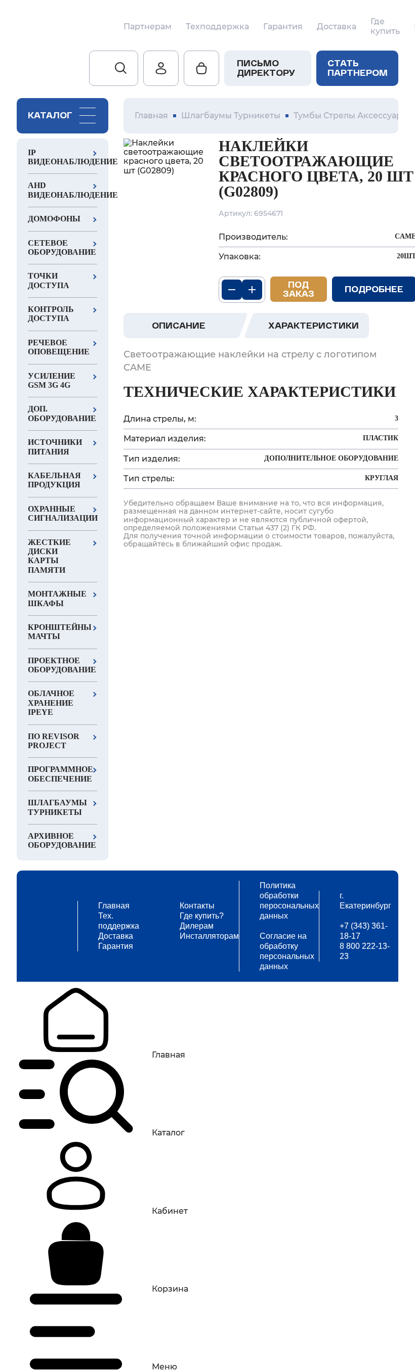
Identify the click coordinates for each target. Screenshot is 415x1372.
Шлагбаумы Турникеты (57, 807)
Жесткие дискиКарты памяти (49, 556)
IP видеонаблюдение (62, 157)
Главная (114, 905)
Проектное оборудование (62, 665)
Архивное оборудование (62, 840)
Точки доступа (48, 280)
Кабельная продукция (54, 480)
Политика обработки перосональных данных (289, 900)
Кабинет (170, 1211)
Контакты (197, 905)
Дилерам (197, 926)
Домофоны (54, 218)
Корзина (170, 1289)
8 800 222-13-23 (365, 951)
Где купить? (202, 915)
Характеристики (313, 325)
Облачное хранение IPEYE (51, 702)
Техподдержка (217, 26)
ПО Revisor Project (53, 741)
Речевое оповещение (59, 347)
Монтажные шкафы (57, 598)
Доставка (336, 26)
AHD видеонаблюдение (62, 190)
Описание (178, 325)
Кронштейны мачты (60, 632)
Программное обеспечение (60, 774)
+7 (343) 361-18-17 (364, 931)
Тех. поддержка (118, 920)
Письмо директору (266, 67)
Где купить (385, 26)
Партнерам (147, 26)
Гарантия (283, 26)
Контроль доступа (51, 314)
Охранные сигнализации (62, 513)
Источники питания (55, 446)
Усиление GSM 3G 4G (51, 380)
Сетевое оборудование (62, 247)
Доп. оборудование (62, 413)
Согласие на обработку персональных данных (287, 951)
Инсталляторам (209, 936)
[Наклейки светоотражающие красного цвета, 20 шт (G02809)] (163, 157)
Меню (164, 1366)
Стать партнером (357, 67)
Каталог (168, 1132)
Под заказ (298, 289)
